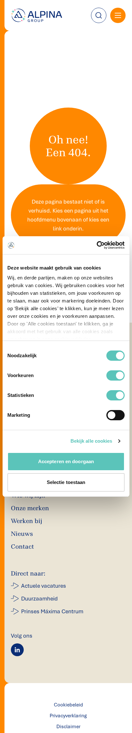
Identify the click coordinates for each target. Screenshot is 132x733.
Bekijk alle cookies (91, 441)
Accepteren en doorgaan (66, 461)
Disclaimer (68, 726)
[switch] (115, 375)
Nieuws (22, 534)
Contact (22, 547)
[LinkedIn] (17, 649)
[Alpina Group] (36, 15)
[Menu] (118, 15)
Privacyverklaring (68, 716)
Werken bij (26, 521)
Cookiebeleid (68, 705)
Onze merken (30, 508)
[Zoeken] (98, 15)
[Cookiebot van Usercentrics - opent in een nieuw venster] (97, 245)
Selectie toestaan (66, 482)
